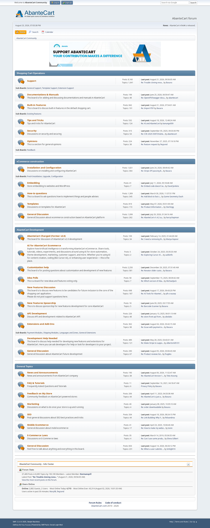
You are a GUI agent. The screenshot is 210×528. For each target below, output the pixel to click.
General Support (34, 88)
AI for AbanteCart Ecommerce (44, 245)
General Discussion (38, 214)
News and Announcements (42, 372)
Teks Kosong (172, 375)
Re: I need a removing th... (152, 239)
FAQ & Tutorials (35, 382)
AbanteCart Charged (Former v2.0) (46, 235)
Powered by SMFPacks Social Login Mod (47, 525)
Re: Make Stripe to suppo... (152, 343)
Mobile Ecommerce (38, 424)
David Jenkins (173, 186)
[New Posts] (21, 81)
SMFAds (16, 525)
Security (31, 130)
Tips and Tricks (35, 120)
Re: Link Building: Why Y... (151, 417)
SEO (29, 414)
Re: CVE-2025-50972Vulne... (152, 134)
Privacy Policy (147, 386)
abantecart (173, 97)
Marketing (33, 403)
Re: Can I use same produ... (152, 438)
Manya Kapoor (172, 239)
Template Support (49, 88)
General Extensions (87, 332)
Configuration (57, 176)
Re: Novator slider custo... (152, 270)
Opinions (32, 141)
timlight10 (171, 449)
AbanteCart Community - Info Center (36, 464)
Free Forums (26, 525)
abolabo (168, 316)
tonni (170, 428)
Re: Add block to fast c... (151, 196)
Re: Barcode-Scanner (150, 306)
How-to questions (37, 193)
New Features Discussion (41, 287)
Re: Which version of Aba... (152, 281)
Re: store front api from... (151, 316)
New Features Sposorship (41, 302)
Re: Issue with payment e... (152, 327)
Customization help (38, 267)
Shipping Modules (51, 332)
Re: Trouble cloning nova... (152, 82)
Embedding (33, 182)
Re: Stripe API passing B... (152, 171)
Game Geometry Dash (173, 196)
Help (171, 521)
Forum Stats (28, 470)
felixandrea (170, 417)
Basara (169, 82)
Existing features (34, 113)
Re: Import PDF (147, 108)
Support (31, 80)
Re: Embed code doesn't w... (153, 186)
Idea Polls (32, 277)
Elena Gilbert (172, 438)
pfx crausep (171, 293)
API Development (37, 313)
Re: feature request (149, 144)
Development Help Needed (42, 338)
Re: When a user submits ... (152, 449)
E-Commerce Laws (37, 435)
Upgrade (46, 176)
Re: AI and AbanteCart (150, 123)
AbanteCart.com (99, 505)
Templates (33, 203)
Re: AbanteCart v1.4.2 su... (152, 217)
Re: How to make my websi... (153, 428)
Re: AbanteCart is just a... (151, 396)
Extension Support (66, 88)
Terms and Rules (181, 521)
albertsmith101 (173, 343)
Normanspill (85, 474)
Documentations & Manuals (43, 94)
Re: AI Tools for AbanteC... (152, 293)
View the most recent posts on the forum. (39, 480)
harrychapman (172, 217)
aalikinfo (169, 255)
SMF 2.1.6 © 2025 (19, 522)
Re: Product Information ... (152, 207)
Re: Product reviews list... (151, 354)
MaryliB (53, 491)
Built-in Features (36, 104)
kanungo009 (168, 123)
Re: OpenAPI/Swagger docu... (153, 97)
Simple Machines (33, 522)
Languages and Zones (68, 332)
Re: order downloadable (151, 407)
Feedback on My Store (39, 393)
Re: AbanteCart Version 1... (152, 375)
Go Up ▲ (193, 521)
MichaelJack (171, 281)
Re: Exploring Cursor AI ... (151, 255)
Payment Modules (34, 332)
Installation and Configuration (44, 167)
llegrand (163, 144)
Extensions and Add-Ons (40, 323)
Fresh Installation (34, 176)
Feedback (31, 150)
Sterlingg (170, 207)
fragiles (168, 354)
